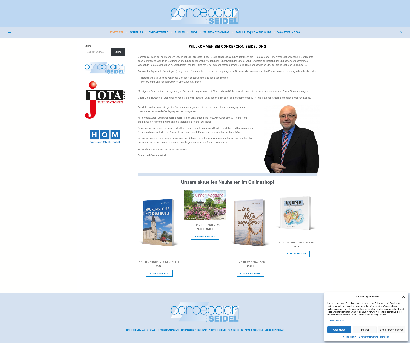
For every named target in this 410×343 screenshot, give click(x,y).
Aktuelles (136, 32)
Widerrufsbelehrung (217, 330)
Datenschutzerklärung (368, 337)
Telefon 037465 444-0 (216, 32)
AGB (230, 330)
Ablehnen (364, 329)
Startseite (116, 32)
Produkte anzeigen (205, 236)
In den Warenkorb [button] (159, 273)
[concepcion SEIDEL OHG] (205, 13)
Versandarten (201, 330)
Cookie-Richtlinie (350, 337)
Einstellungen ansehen (391, 329)
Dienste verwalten (336, 321)
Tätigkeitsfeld (158, 32)
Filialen (179, 32)
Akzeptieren (339, 329)
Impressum (385, 337)
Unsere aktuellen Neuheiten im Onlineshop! (227, 182)
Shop (194, 32)
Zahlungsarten (187, 330)
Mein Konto (258, 330)
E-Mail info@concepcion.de (253, 32)
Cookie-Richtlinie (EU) (274, 330)
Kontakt (248, 330)
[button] (403, 296)
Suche (88, 46)
